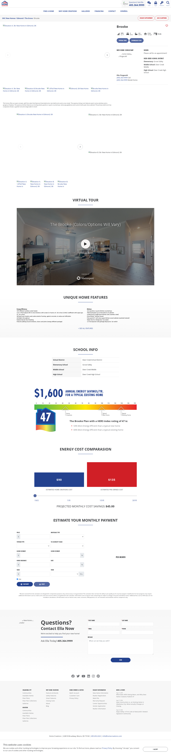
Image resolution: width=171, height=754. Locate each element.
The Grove (29, 18)
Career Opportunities (100, 703)
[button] (107, 55)
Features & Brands (52, 693)
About (48, 703)
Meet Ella (96, 698)
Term (52, 570)
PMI (20, 579)
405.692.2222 (96, 736)
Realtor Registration (99, 696)
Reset (43, 584)
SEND (120, 660)
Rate (52, 560)
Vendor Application (99, 706)
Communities (27, 693)
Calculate (26, 584)
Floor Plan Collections (30, 701)
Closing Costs (50, 701)
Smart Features (51, 698)
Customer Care (74, 696)
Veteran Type (20, 542)
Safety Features (51, 696)
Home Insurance (22, 560)
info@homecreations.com (112, 736)
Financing (99, 11)
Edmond (20, 18)
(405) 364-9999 (122, 78)
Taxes (18, 570)
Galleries (86, 11)
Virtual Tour (123, 40)
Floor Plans (26, 698)
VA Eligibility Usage (56, 542)
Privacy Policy (73, 698)
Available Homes (28, 696)
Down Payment (21, 551)
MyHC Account (74, 693)
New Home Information (100, 693)
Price (18, 532)
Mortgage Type (55, 532)
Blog (47, 706)
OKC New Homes (8, 18)
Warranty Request (99, 701)
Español (124, 11)
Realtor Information (99, 709)
